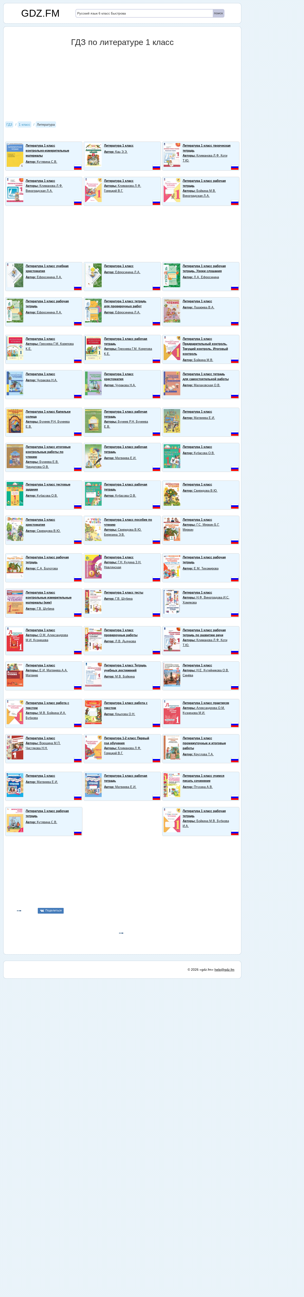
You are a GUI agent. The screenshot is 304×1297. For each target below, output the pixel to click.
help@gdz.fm (224, 969)
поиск (218, 13)
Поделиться (53, 910)
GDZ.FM (40, 13)
